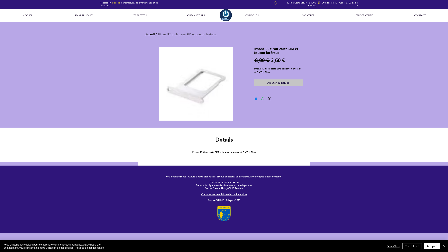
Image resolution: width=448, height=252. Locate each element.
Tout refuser (412, 246)
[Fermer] (444, 246)
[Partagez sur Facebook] (256, 99)
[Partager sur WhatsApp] (263, 99)
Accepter (432, 246)
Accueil (150, 34)
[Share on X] (269, 99)
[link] (224, 139)
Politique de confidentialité (89, 247)
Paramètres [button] (393, 246)
